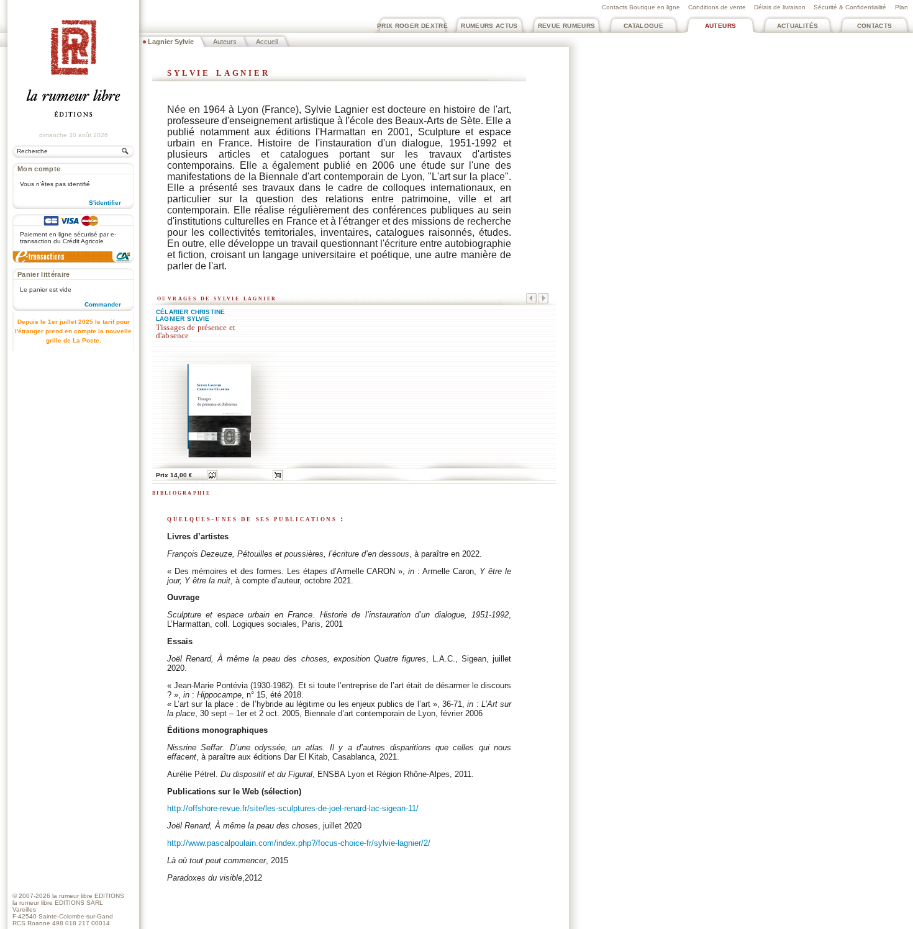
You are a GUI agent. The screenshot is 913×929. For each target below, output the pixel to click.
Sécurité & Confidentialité (850, 7)
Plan (901, 7)
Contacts (875, 25)
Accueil (267, 41)
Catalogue (643, 25)
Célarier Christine (190, 311)
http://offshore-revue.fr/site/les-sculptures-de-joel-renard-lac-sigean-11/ (293, 808)
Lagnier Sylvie (183, 318)
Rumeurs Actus (489, 25)
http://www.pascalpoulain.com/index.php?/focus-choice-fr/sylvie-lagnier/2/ (298, 843)
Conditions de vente (717, 7)
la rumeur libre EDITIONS (88, 895)
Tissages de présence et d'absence (195, 331)
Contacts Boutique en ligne (641, 7)
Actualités (798, 25)
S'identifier (105, 202)
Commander (102, 304)
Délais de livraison (780, 7)
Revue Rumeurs (567, 25)
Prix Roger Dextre (412, 25)
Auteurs (721, 25)
